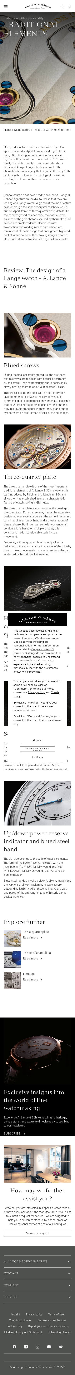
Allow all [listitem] (37, 740)
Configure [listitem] (37, 757)
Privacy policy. (36, 692)
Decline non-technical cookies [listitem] (37, 749)
